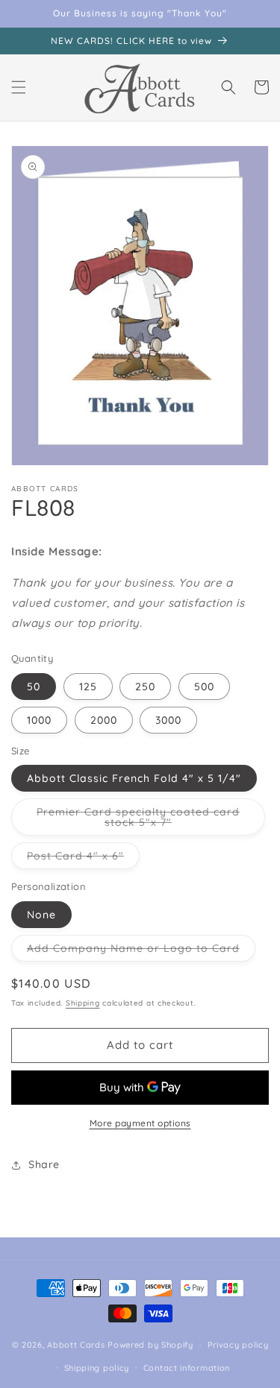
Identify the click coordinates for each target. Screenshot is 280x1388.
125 (88, 686)
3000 (168, 720)
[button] (18, 87)
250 (145, 686)
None (41, 914)
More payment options (140, 1123)
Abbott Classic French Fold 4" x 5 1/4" (134, 778)
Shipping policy (97, 1368)
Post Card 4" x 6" (83, 858)
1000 (39, 720)
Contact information (186, 1368)
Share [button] (44, 1164)
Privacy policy (238, 1345)
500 (204, 686)
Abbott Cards (76, 1345)
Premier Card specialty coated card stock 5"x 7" (138, 820)
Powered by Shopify (150, 1345)
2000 (103, 720)
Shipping (83, 1003)
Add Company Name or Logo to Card (141, 951)
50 (33, 686)
